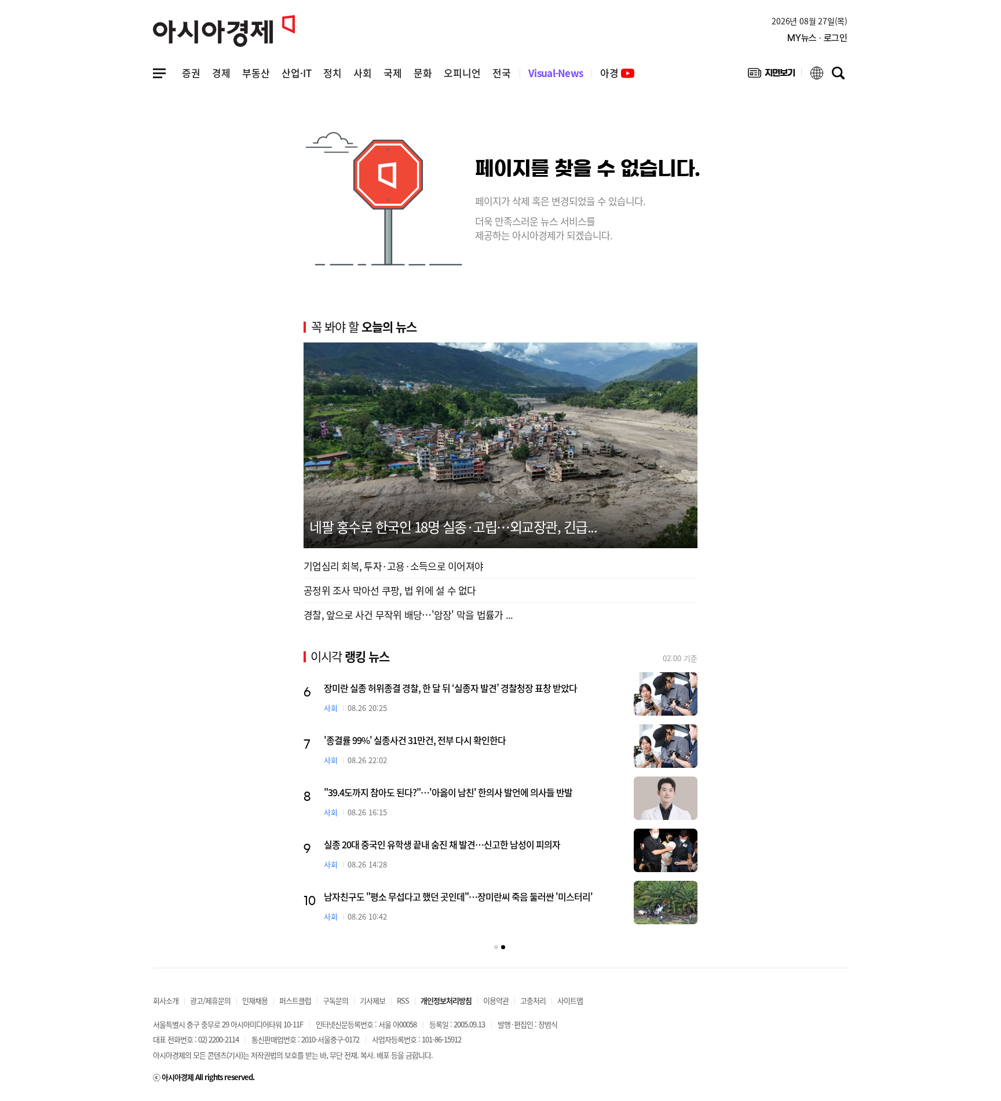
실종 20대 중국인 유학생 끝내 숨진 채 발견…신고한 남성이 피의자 (442, 844)
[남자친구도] (665, 902)
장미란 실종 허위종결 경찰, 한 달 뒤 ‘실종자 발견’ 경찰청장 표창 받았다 (450, 688)
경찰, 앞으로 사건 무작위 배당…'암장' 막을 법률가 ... (408, 614)
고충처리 (533, 1000)
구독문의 (335, 1000)
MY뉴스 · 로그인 (817, 37)
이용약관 (496, 1000)
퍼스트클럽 (295, 1000)
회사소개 (165, 1000)
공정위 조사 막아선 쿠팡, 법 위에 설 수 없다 (390, 590)
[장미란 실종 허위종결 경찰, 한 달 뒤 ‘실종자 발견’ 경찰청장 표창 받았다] (665, 694)
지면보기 (771, 75)
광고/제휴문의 (210, 1000)
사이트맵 (570, 1000)
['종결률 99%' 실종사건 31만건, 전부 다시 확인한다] (665, 746)
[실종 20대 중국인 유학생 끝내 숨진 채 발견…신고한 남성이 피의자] (665, 850)
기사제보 (372, 1000)
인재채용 (255, 1000)
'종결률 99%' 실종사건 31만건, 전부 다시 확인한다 (415, 740)
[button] (496, 947)
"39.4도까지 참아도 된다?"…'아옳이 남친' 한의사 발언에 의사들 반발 (448, 792)
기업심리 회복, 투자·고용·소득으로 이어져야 (393, 566)
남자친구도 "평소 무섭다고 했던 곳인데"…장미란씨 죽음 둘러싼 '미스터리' (458, 896)
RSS (403, 1000)
